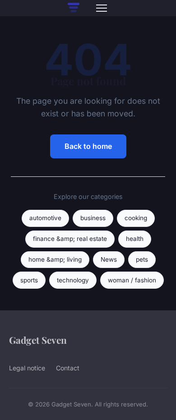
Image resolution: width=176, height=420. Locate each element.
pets (142, 259)
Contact (67, 368)
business (93, 218)
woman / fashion (132, 280)
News (109, 259)
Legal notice (27, 368)
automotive (45, 218)
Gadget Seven (38, 339)
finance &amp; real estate (70, 238)
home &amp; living (55, 259)
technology (73, 280)
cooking (136, 218)
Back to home (88, 146)
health (135, 238)
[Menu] (102, 8)
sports (29, 280)
